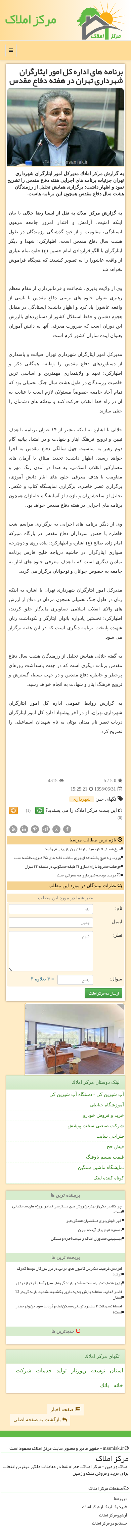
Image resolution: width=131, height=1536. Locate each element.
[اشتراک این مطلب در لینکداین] (24, 828)
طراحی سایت (110, 1136)
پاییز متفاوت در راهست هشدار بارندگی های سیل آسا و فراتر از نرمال (69, 1283)
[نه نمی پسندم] (13, 810)
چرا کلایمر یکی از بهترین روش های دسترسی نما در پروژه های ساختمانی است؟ (67, 1209)
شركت (23, 1370)
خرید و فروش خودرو (103, 1115)
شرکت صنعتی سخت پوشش (96, 1125)
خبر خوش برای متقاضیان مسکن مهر (94, 1221)
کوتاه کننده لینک (108, 1177)
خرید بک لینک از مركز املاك (104, 1507)
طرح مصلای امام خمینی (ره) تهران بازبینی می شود (83, 849)
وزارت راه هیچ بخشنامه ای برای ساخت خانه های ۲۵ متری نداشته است (67, 858)
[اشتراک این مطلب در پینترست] (35, 828)
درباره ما (120, 1499)
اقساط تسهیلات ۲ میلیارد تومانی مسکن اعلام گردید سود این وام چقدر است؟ (68, 1309)
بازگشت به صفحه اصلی (37, 1419)
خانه (118, 1385)
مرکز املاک (30, 19)
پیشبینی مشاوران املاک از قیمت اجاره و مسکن (86, 1238)
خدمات (44, 1370)
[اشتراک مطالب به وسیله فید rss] (13, 828)
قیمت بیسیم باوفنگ (105, 1157)
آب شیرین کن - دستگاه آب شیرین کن (86, 1094)
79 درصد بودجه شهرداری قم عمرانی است (89, 875)
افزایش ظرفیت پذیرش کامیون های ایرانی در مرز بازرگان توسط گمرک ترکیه (69, 1271)
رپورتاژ (78, 1370)
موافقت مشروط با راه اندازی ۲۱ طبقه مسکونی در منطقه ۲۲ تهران (73, 866)
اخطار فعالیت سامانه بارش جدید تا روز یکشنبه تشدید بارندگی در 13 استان (68, 1294)
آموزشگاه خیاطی (107, 1104)
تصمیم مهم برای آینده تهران (100, 1230)
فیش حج (115, 1146)
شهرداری (82, 799)
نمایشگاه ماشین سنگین (101, 1167)
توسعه (98, 1370)
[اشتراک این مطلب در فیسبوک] (67, 828)
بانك (104, 1385)
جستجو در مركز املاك (109, 1523)
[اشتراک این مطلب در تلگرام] (45, 828)
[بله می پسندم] (39, 810)
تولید (61, 1370)
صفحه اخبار (63, 1409)
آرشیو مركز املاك (113, 1515)
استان (116, 1370)
